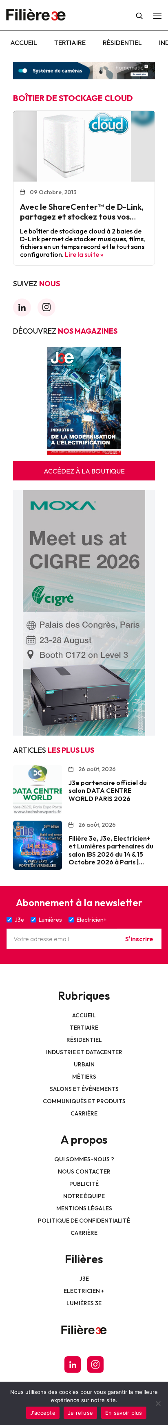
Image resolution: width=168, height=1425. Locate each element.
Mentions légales (84, 1208)
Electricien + (84, 1291)
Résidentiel (122, 42)
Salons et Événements (84, 1089)
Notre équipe (84, 1196)
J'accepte (42, 1412)
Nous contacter (84, 1171)
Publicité (84, 1183)
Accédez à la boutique (84, 471)
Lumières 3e (84, 1303)
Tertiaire (70, 42)
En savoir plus (123, 1412)
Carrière (84, 1113)
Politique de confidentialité (84, 1220)
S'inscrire (139, 939)
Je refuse (80, 1412)
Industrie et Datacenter (84, 1052)
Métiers (84, 1076)
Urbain (84, 1064)
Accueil (23, 42)
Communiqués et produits (84, 1101)
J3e (84, 1278)
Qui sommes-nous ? (84, 1159)
